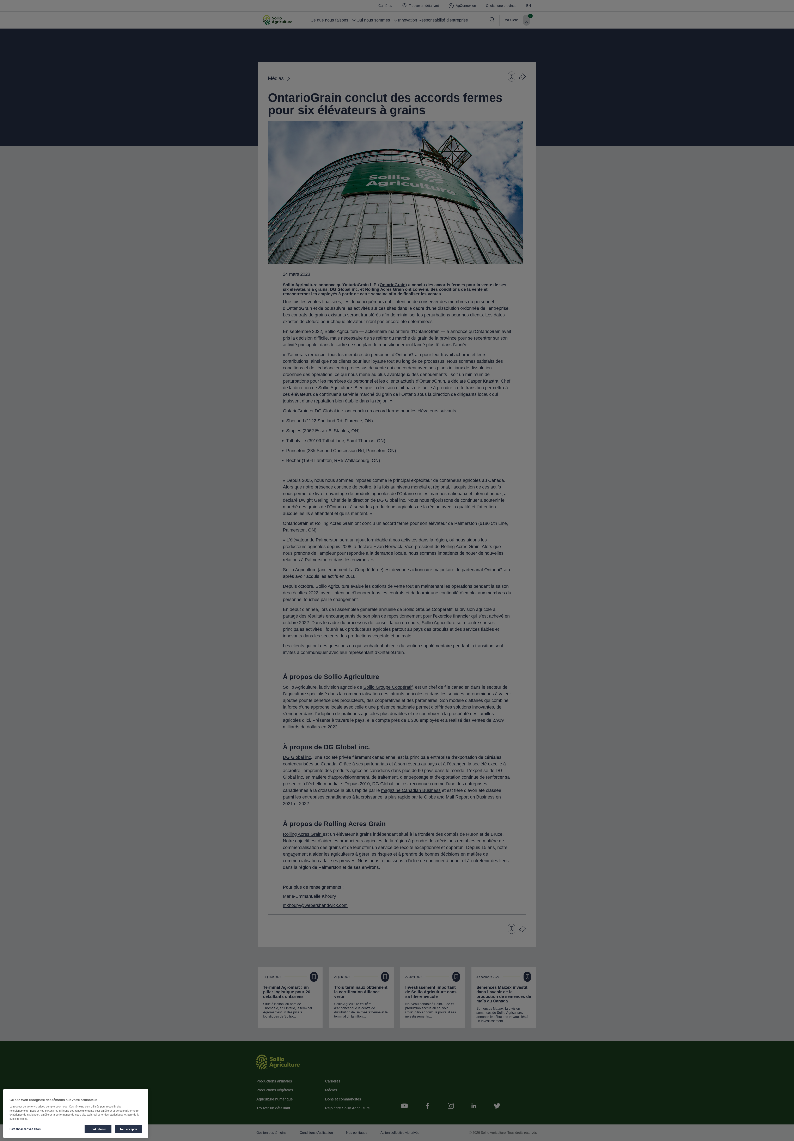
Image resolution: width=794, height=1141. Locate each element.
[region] (75, 1113)
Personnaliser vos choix (25, 1128)
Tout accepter (128, 1129)
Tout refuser (98, 1129)
